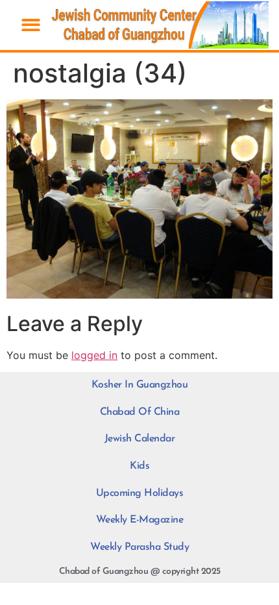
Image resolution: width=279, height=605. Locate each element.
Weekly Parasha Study (139, 547)
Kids (139, 466)
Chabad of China (140, 412)
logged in (94, 355)
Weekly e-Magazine (140, 520)
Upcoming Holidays (140, 493)
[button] (31, 25)
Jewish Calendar (139, 439)
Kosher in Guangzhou (139, 385)
